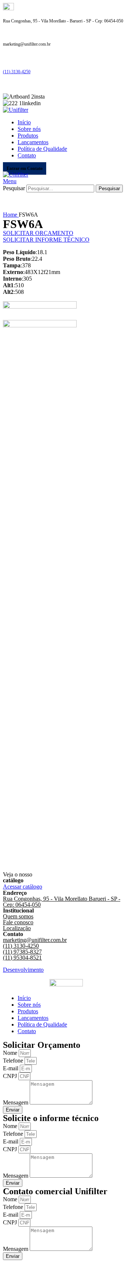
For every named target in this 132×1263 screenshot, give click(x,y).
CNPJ (10, 1076)
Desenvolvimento (23, 970)
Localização (17, 928)
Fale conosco (18, 922)
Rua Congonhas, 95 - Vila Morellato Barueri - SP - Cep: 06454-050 (61, 902)
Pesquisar (14, 188)
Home (11, 214)
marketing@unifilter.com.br (35, 940)
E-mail (11, 1068)
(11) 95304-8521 (22, 957)
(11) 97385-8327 (22, 952)
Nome (11, 1053)
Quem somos (18, 916)
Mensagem (16, 1102)
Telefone (14, 1060)
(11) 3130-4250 (16, 71)
